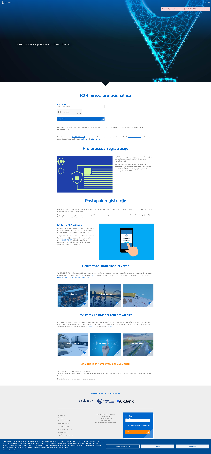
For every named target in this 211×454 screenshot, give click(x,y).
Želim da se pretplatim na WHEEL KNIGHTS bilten (139, 425)
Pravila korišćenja (63, 424)
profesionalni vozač (134, 137)
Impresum (61, 415)
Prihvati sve (192, 446)
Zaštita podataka (63, 426)
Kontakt (60, 418)
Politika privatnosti (64, 421)
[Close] (208, 9)
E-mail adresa (61, 104)
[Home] (8, 2)
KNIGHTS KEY (67, 240)
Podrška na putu (74, 277)
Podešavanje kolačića (65, 429)
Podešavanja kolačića (123, 446)
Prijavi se (130, 432)
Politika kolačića (63, 432)
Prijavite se (62, 119)
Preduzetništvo (62, 277)
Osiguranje (85, 277)
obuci (92, 275)
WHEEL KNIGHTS (78, 137)
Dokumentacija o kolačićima (10, 450)
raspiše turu (84, 139)
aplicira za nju (95, 139)
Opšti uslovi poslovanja (65, 435)
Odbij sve (157, 446)
